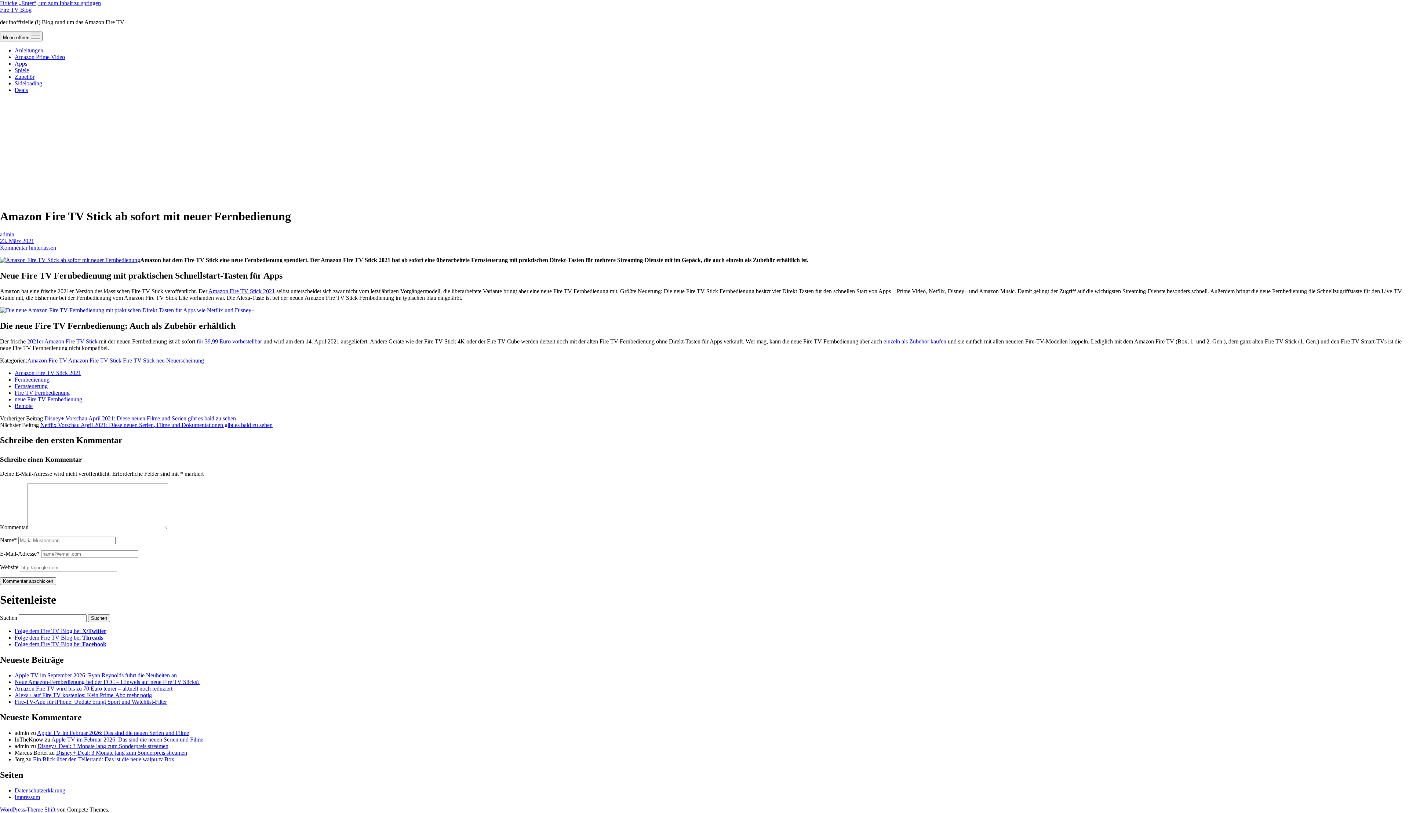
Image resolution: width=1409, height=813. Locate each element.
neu (160, 360)
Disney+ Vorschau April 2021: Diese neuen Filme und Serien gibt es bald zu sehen (140, 418)
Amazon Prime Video (40, 57)
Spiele (22, 70)
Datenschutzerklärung (40, 790)
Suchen (8, 618)
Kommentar (14, 527)
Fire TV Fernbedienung (42, 393)
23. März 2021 (17, 241)
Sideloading (28, 83)
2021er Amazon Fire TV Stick (62, 341)
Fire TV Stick (139, 360)
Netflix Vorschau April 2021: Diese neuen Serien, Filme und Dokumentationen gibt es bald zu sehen (156, 425)
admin (7, 234)
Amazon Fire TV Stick (94, 360)
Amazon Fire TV (47, 360)
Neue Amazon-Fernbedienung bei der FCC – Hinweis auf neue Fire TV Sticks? (107, 682)
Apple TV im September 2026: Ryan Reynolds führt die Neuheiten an (96, 675)
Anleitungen (29, 50)
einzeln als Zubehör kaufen (915, 341)
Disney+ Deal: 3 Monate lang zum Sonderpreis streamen (102, 746)
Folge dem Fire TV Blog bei (60, 631)
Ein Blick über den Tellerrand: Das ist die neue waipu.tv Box (103, 759)
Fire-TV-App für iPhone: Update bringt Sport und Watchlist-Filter (91, 702)
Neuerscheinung (185, 360)
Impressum (27, 797)
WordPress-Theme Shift (27, 809)
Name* (8, 540)
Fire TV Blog (16, 10)
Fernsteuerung (31, 386)
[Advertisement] (704, 150)
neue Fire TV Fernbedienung (48, 399)
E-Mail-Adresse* (20, 554)
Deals (21, 90)
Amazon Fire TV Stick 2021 (241, 291)
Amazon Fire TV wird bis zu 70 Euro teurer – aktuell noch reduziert (93, 688)
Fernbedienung (32, 379)
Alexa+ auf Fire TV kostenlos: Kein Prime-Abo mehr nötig (83, 695)
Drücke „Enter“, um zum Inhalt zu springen (50, 3)
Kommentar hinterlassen (28, 247)
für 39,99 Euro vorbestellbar (229, 341)
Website (9, 567)
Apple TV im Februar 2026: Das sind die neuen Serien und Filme (113, 733)
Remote (24, 406)
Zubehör (24, 77)
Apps (21, 63)
